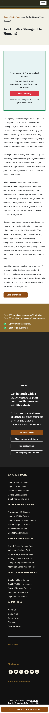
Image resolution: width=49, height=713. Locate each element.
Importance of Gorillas (18, 597)
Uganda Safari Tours (17, 486)
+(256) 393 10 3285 (29, 100)
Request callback (27, 446)
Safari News (13, 618)
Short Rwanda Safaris (18, 533)
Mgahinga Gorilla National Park (22, 567)
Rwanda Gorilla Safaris (18, 491)
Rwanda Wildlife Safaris (19, 512)
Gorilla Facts (15, 17)
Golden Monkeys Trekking (19, 588)
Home (6, 17)
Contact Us (13, 614)
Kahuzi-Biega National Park (20, 554)
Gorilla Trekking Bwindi (18, 580)
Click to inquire (14, 295)
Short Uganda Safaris (17, 529)
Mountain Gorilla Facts (18, 592)
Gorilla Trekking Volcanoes (20, 584)
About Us (12, 610)
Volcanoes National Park (19, 550)
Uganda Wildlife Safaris (18, 516)
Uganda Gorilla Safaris (18, 482)
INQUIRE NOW (27, 432)
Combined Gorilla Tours (18, 499)
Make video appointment (26, 439)
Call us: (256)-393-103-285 (27, 453)
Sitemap (11, 622)
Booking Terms (14, 626)
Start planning (24, 93)
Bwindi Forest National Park (20, 546)
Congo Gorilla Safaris (17, 495)
